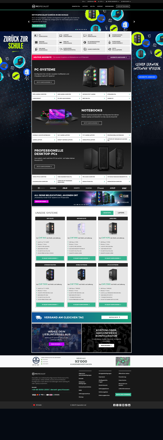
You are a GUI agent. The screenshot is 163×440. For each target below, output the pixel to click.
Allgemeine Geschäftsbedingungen (85, 374)
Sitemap (81, 397)
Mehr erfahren (38, 26)
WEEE (80, 390)
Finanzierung (122, 377)
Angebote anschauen (118, 57)
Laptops (121, 213)
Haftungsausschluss (84, 393)
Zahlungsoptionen (104, 388)
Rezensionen (109, 6)
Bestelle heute (113, 317)
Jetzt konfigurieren (43, 82)
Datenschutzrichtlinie (85, 387)
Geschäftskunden (123, 6)
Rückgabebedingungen (105, 373)
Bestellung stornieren (123, 394)
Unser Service (122, 380)
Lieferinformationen (124, 388)
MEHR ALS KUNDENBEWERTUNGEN (81, 361)
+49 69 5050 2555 (40, 390)
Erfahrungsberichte (104, 395)
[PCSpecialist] (40, 6)
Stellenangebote (103, 392)
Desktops (107, 213)
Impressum (102, 377)
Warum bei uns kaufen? (123, 384)
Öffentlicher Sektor (124, 373)
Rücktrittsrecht (103, 385)
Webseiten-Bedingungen (82, 382)
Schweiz (39, 405)
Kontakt (81, 378)
